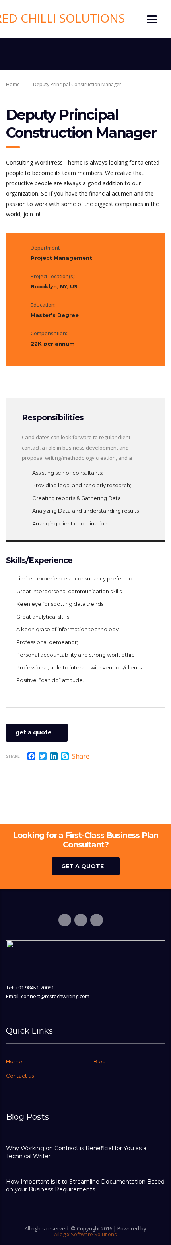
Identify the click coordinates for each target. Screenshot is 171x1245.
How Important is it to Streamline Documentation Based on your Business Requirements (85, 1185)
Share (13, 756)
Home (13, 84)
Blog (99, 1061)
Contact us (20, 1075)
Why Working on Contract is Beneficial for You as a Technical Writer (76, 1152)
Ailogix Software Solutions (85, 1234)
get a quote (34, 732)
